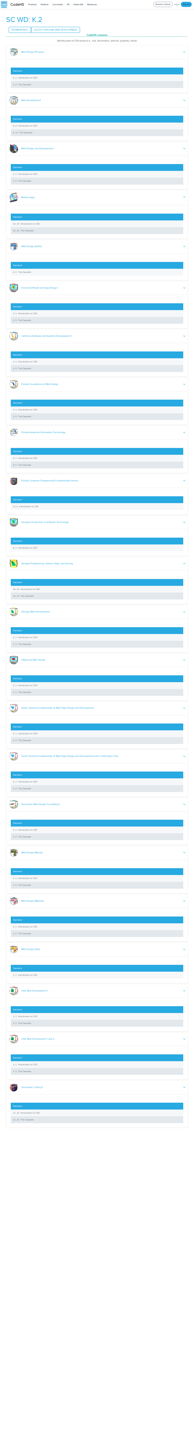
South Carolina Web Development (55, 29)
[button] (33, 4)
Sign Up (186, 4)
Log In (177, 4)
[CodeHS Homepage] (13, 4)
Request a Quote (163, 4)
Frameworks (19, 29)
